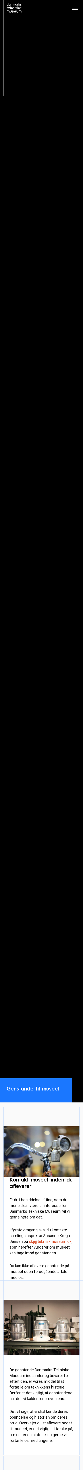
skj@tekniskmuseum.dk (50, 1241)
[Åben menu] (75, 9)
